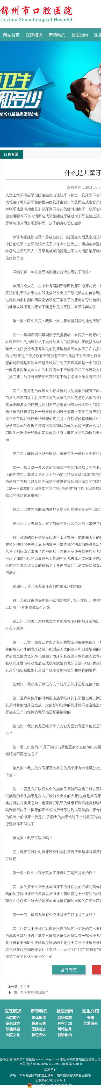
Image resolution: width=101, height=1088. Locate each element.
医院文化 (13, 1035)
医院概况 (34, 35)
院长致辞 (13, 1023)
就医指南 (79, 35)
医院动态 (39, 1029)
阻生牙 (25, 986)
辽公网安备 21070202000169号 (53, 1085)
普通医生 (90, 1023)
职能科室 (13, 1029)
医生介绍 (90, 1011)
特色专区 (39, 1035)
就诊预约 (64, 1035)
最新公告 (39, 1023)
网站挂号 (64, 1029)
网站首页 (11, 35)
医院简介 (13, 1018)
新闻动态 (57, 35)
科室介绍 (64, 1023)
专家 (90, 1018)
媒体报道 (39, 1018)
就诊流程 (64, 1018)
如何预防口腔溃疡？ (34, 992)
